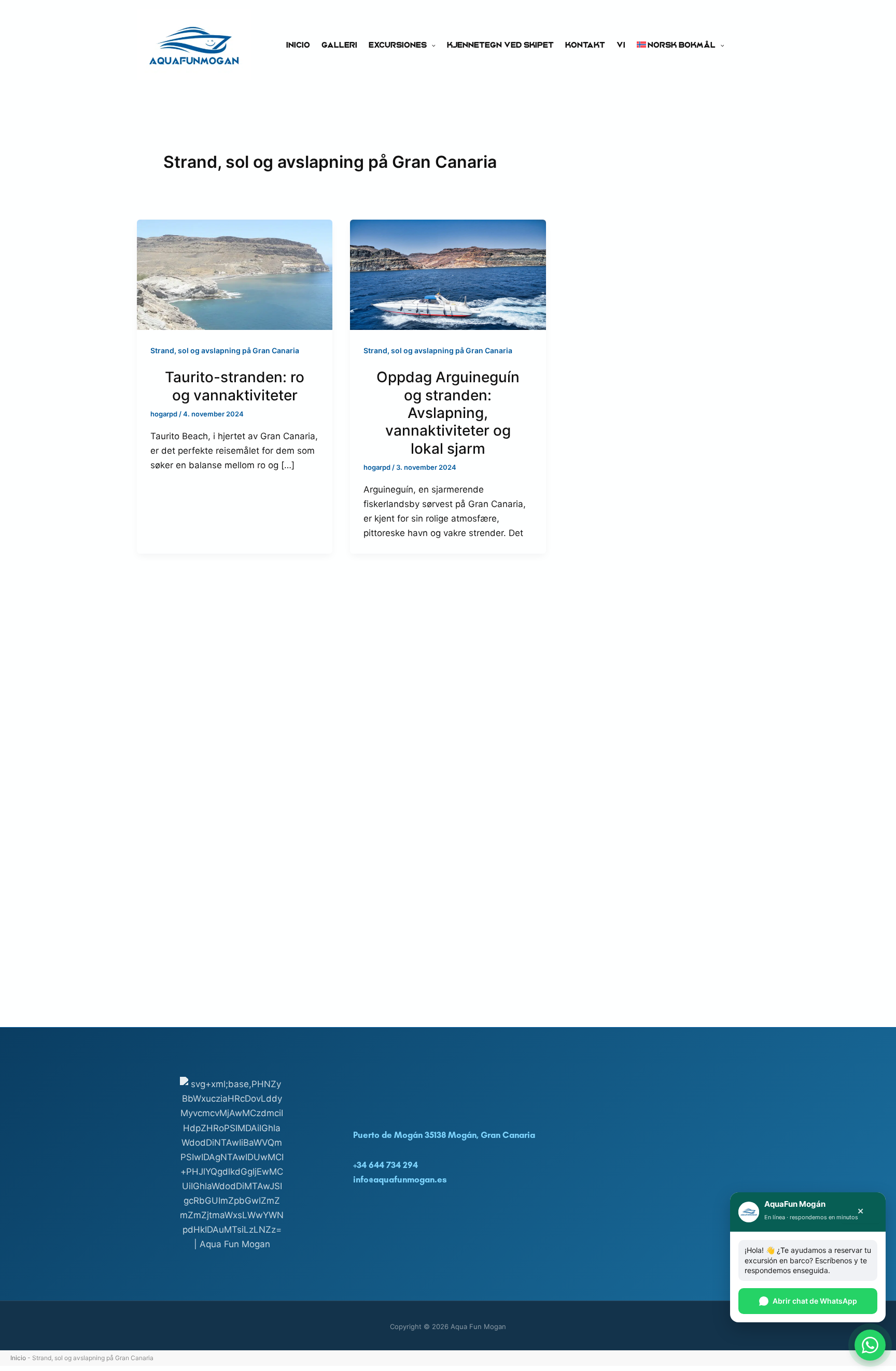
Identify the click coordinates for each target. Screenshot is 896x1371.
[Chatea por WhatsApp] (870, 1345)
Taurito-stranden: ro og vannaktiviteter (234, 385)
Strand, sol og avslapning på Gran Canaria (224, 350)
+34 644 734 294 (385, 1165)
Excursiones (398, 44)
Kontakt (585, 44)
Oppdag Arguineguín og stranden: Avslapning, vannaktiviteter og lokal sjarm (448, 412)
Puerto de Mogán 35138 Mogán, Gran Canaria (444, 1135)
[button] (431, 44)
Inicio (298, 44)
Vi (621, 44)
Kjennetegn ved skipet (500, 44)
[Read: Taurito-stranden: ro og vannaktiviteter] (234, 274)
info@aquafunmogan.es (400, 1179)
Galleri (339, 44)
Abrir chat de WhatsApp (815, 1300)
